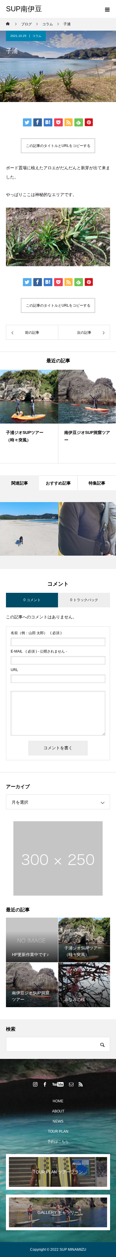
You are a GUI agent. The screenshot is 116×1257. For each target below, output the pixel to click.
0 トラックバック (84, 600)
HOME (58, 1101)
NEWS (58, 1121)
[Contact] (71, 1084)
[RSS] (81, 1084)
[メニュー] (107, 9)
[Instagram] (35, 1084)
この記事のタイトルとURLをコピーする (58, 146)
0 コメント (32, 600)
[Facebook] (45, 1084)
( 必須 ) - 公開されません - (39, 651)
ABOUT (58, 1111)
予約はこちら (58, 1142)
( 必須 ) (36, 633)
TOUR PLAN (58, 1131)
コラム (36, 35)
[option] (29, 416)
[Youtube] (58, 1084)
